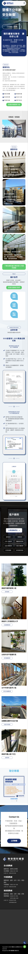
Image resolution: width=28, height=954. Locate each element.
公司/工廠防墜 (8, 541)
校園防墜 (20, 537)
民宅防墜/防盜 (19, 550)
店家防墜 (7, 757)
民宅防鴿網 (8, 550)
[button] (7, 385)
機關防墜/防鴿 (19, 541)
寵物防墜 (8, 537)
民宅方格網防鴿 (7, 691)
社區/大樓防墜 (19, 546)
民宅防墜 (7, 591)
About (14, 273)
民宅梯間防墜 (7, 658)
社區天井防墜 (7, 724)
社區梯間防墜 (7, 625)
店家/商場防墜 (8, 546)
